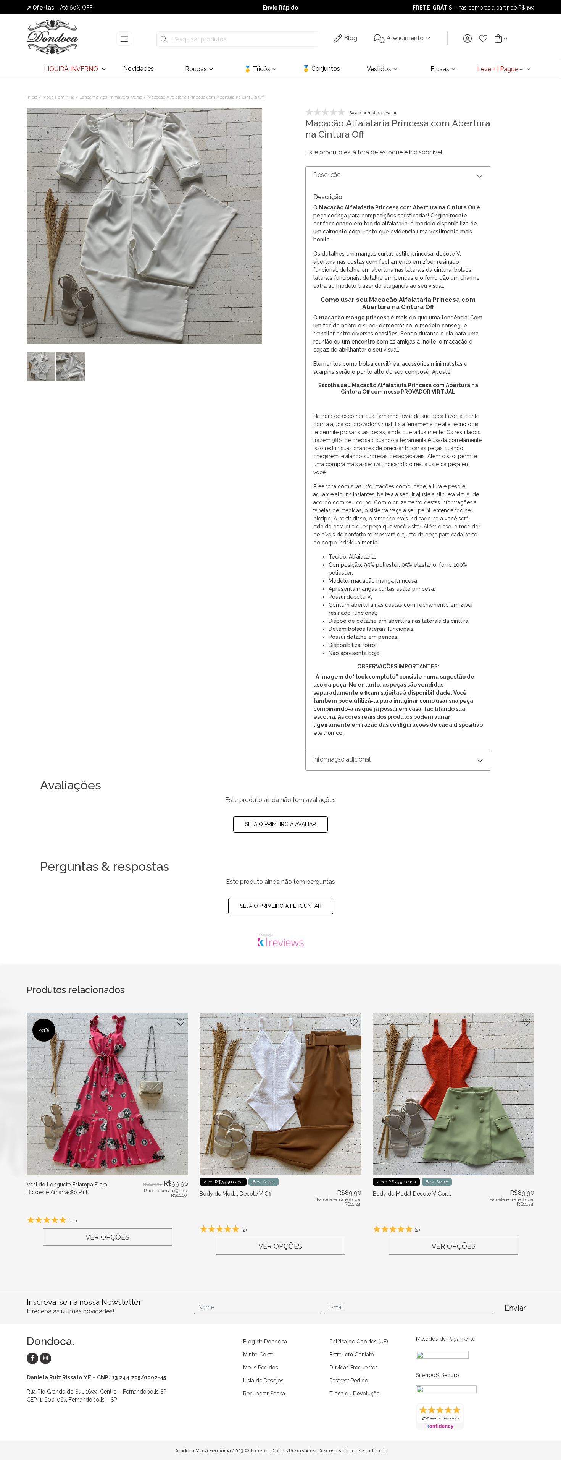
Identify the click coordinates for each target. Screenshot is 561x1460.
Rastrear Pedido (348, 1380)
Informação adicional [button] (342, 759)
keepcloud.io (372, 1451)
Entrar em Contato (351, 1354)
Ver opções (107, 1237)
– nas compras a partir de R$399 (473, 8)
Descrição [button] (327, 174)
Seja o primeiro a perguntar (280, 906)
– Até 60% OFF (59, 8)
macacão (331, 317)
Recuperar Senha (264, 1393)
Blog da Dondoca (265, 1341)
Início (32, 97)
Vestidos (379, 69)
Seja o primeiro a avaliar (280, 824)
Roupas (196, 69)
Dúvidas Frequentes (353, 1367)
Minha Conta (258, 1354)
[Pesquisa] (163, 39)
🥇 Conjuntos (321, 68)
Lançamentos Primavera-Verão (110, 97)
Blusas (439, 69)
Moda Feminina (58, 97)
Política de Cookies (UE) (358, 1341)
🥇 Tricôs (257, 69)
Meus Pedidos (260, 1367)
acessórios (415, 364)
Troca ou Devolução (354, 1393)
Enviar (515, 1308)
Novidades (138, 68)
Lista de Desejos (263, 1380)
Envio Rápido (280, 8)
